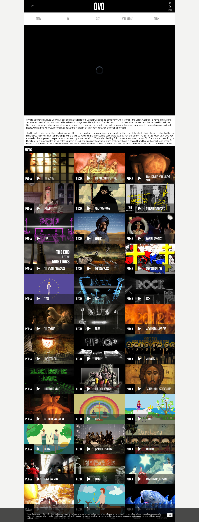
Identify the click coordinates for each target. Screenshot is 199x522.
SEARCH (170, 10)
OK (170, 515)
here (71, 516)
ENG (170, 3)
